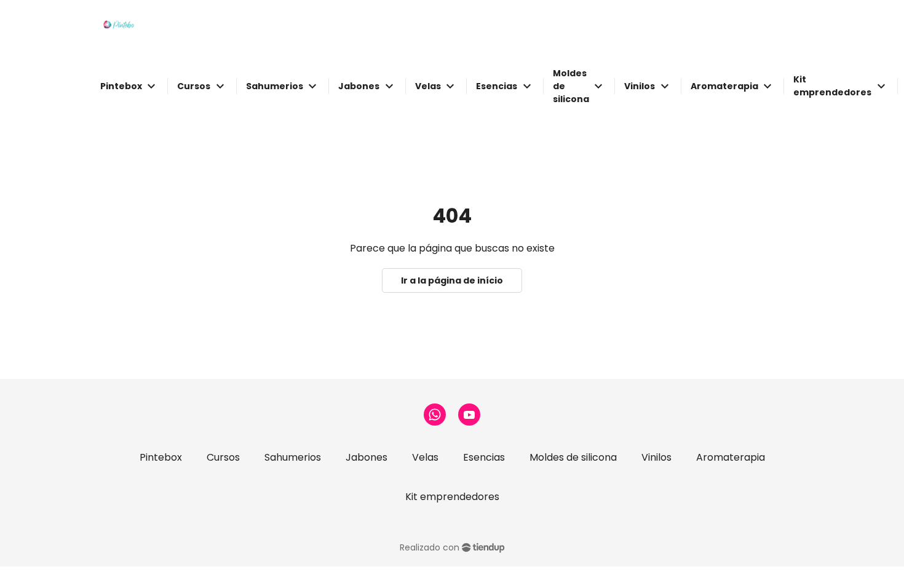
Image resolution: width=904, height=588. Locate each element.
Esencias (484, 457)
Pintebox (161, 457)
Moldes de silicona (573, 457)
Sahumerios (292, 457)
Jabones (366, 457)
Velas (425, 457)
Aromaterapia (730, 457)
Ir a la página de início (452, 280)
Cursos (223, 457)
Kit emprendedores (452, 497)
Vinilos (656, 457)
